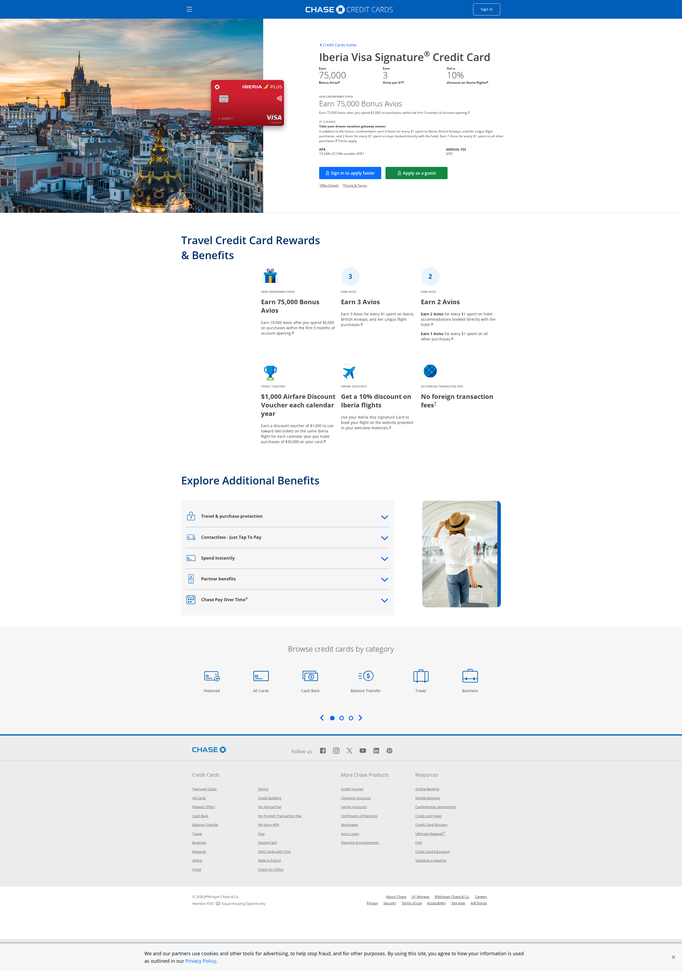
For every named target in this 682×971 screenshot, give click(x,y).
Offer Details (329, 185)
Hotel (196, 869)
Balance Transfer (366, 690)
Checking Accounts (356, 798)
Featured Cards (204, 789)
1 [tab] (332, 718)
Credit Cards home (339, 45)
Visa (261, 833)
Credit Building (269, 798)
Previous (322, 717)
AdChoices (478, 903)
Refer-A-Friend (269, 860)
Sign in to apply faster (356, 174)
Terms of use (411, 903)
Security (389, 903)
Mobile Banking (427, 798)
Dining (263, 789)
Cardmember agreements (435, 806)
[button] (673, 957)
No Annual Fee (269, 806)
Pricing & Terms (355, 185)
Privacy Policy (200, 961)
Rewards (199, 851)
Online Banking (427, 789)
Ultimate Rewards (430, 833)
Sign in (490, 9)
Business (471, 690)
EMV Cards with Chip (274, 851)
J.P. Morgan (420, 896)
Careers (481, 896)
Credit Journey (352, 789)
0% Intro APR (268, 824)
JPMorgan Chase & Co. (452, 896)
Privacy (372, 903)
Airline (197, 860)
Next (360, 717)
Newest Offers (203, 806)
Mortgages (349, 824)
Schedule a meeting (430, 860)
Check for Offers (271, 869)
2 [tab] (341, 718)
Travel (422, 690)
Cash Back (310, 690)
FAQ (418, 842)
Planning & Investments (360, 842)
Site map (458, 903)
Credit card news (428, 815)
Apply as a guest (425, 174)
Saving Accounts (354, 806)
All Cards (261, 690)
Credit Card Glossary (431, 824)
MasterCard (267, 842)
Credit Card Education (432, 851)
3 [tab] (351, 718)
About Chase (396, 896)
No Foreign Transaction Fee (280, 815)
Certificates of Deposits (359, 815)
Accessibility (436, 903)
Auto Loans (350, 833)
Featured (212, 690)
